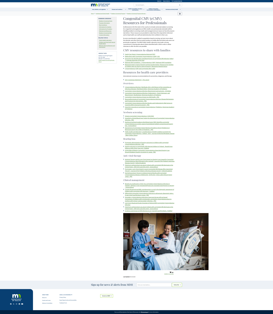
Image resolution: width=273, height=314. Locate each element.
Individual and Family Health (172, 9)
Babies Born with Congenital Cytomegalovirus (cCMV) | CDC (142, 56)
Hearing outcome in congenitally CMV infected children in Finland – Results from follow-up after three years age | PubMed (149, 147)
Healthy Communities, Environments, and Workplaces (153, 9)
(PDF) (153, 54)
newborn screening (168, 274)
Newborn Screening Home (105, 21)
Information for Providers (105, 29)
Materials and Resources (105, 31)
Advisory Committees (47, 303)
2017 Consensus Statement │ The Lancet (137, 80)
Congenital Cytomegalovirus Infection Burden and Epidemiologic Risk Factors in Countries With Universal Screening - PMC (148, 104)
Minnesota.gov (144, 312)
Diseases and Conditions (117, 9)
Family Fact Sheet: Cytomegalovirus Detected (138, 54)
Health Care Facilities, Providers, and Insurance (135, 9)
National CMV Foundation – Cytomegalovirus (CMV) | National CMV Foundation (148, 62)
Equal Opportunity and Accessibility (68, 300)
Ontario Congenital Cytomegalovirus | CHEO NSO (139, 116)
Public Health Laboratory (105, 40)
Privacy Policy (63, 297)
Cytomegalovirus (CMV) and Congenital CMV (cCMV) (140, 68)
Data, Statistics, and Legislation (99, 9)
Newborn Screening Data (105, 33)
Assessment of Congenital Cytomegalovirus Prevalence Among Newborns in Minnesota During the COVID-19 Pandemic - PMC (147, 128)
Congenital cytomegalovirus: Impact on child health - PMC (142, 97)
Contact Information (104, 35)
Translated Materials (177, 1)
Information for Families (105, 27)
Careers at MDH (106, 296)
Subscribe (178, 285)
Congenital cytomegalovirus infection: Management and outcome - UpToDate (148, 91)
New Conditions (103, 25)
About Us (159, 1)
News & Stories (166, 1)
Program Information (104, 23)
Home (92, 13)
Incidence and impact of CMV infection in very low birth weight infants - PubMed (148, 211)
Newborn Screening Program (118, 13)
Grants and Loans (46, 300)
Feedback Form (63, 303)
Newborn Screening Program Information (137, 13)
